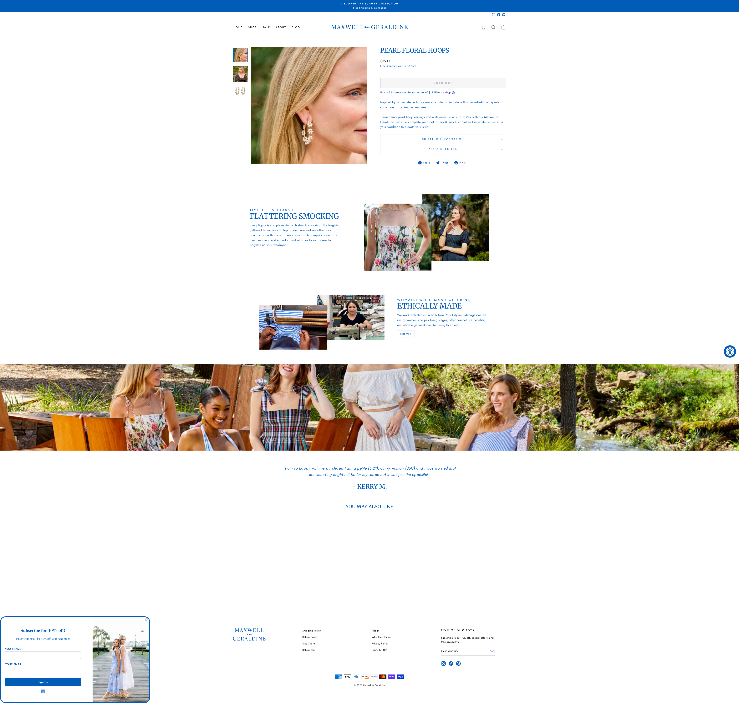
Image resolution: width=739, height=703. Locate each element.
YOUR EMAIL (13, 664)
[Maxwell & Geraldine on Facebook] (451, 663)
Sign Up (43, 682)
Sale (266, 27)
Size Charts (308, 643)
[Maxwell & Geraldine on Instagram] (443, 663)
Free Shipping (388, 66)
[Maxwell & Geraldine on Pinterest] (458, 663)
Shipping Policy (311, 631)
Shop (252, 27)
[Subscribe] (492, 651)
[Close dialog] (147, 620)
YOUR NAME (13, 648)
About (281, 27)
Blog (296, 27)
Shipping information (443, 139)
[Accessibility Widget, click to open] (730, 351)
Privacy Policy (380, 643)
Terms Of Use (379, 650)
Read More (406, 334)
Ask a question (443, 149)
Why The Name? (381, 637)
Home (237, 27)
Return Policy (310, 637)
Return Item (309, 650)
